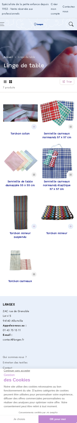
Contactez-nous (69, 9)
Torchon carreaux (20, 281)
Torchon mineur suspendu (20, 235)
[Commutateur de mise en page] (5, 82)
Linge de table (26, 57)
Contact (7, 368)
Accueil (8, 57)
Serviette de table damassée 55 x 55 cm (20, 183)
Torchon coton (20, 134)
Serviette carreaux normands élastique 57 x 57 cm (57, 185)
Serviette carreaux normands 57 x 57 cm (56, 136)
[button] (71, 24)
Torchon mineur (56, 233)
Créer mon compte (55, 8)
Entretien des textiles (15, 362)
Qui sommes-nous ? (15, 357)
